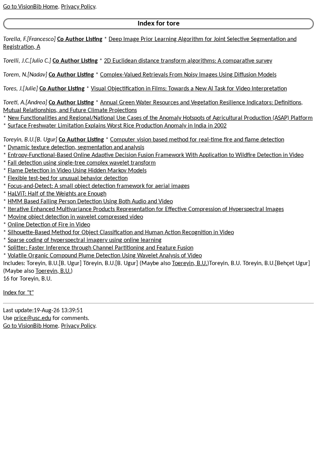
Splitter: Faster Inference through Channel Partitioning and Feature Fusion (100, 248)
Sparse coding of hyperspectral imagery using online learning (85, 240)
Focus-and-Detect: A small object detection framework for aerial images (98, 186)
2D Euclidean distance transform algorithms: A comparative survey (188, 61)
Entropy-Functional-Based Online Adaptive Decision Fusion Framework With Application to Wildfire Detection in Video (155, 155)
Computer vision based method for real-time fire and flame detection (197, 140)
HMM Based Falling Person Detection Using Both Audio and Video (90, 202)
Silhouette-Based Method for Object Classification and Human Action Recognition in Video (121, 233)
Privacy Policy (78, 7)
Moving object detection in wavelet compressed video (75, 217)
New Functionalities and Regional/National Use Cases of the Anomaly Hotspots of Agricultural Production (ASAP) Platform (160, 118)
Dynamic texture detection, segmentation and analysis (76, 148)
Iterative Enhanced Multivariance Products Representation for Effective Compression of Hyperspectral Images (146, 209)
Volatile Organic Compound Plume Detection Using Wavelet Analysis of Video (105, 256)
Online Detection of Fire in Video (49, 225)
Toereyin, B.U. (189, 263)
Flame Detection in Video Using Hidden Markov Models (77, 171)
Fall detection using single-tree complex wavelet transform (82, 163)
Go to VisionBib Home (30, 7)
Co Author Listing (79, 39)
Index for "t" (18, 293)
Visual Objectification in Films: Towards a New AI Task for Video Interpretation (189, 89)
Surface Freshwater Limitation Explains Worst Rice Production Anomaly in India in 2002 (117, 126)
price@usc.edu (32, 318)
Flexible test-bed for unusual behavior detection (68, 178)
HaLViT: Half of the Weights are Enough (57, 194)
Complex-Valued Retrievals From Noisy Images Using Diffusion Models (188, 75)
